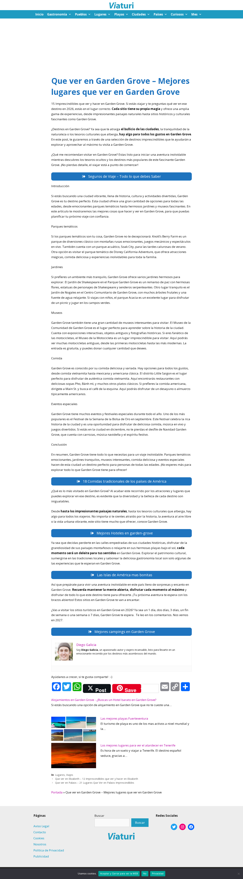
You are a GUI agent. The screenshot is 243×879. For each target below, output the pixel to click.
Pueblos (81, 14)
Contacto (39, 832)
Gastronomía (57, 14)
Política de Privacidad (48, 850)
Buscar (99, 816)
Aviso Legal (41, 826)
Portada (57, 792)
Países (158, 14)
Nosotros (39, 844)
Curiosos (177, 14)
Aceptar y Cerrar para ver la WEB (119, 873)
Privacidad (158, 873)
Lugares (100, 14)
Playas (119, 14)
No (145, 873)
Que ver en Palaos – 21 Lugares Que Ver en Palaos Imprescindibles (94, 782)
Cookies (38, 838)
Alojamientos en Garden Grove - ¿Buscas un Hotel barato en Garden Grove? (103, 700)
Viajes (69, 775)
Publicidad (41, 856)
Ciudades (139, 14)
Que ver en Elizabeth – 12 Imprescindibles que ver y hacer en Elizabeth (96, 778)
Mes (194, 14)
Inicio (39, 14)
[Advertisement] (121, 45)
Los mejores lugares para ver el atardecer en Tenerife (138, 745)
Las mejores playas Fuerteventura (124, 718)
